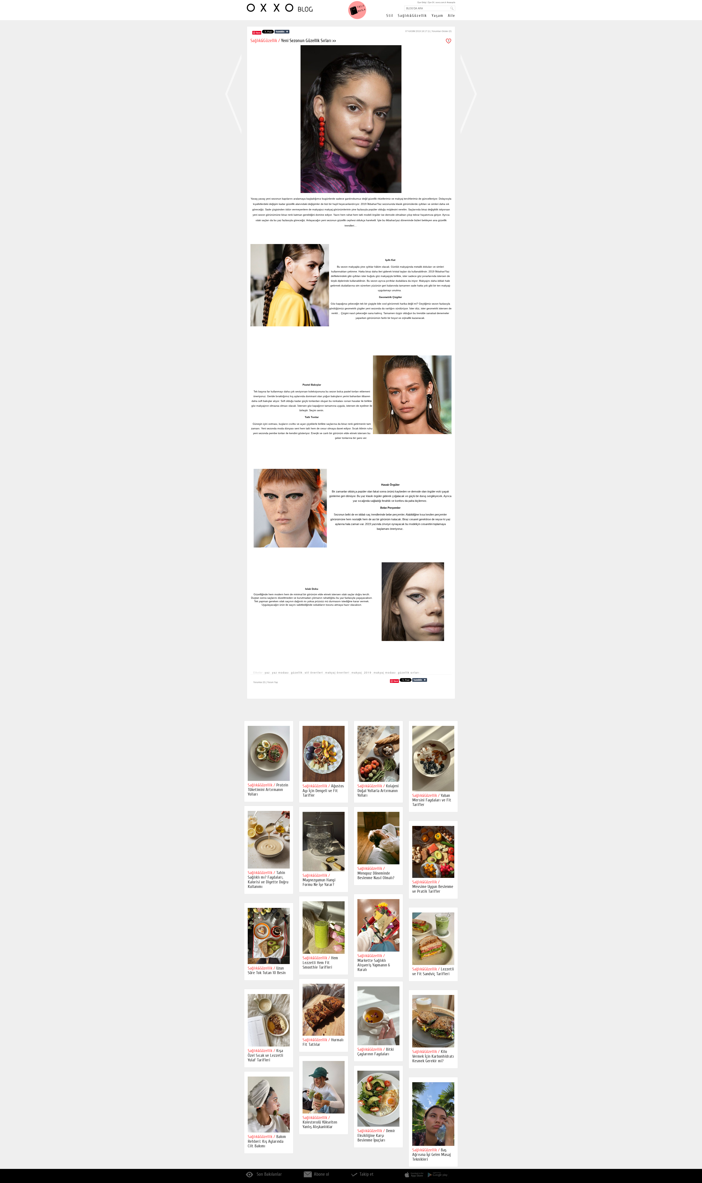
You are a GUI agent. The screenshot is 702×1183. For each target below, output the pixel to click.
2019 (367, 672)
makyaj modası (385, 672)
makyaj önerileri (337, 672)
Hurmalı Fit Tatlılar (323, 1042)
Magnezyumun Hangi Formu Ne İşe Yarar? (319, 880)
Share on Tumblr (282, 31)
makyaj (357, 672)
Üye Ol (431, 2)
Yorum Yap (272, 682)
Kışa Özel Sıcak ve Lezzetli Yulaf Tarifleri (265, 1055)
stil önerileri (314, 672)
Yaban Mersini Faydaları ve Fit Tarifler (431, 800)
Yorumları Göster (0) (442, 31)
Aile (451, 15)
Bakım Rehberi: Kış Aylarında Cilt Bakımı (267, 1141)
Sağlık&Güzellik (412, 15)
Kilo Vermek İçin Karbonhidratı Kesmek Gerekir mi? (433, 1056)
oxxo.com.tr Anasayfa (445, 2)
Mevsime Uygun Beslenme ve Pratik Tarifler (432, 887)
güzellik (297, 672)
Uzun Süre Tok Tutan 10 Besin (267, 970)
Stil (389, 15)
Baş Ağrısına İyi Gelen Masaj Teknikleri (431, 1155)
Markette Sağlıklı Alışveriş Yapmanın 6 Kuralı (373, 962)
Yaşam (437, 15)
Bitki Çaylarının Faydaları (375, 1051)
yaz (267, 672)
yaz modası (280, 672)
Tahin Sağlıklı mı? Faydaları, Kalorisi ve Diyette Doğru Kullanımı (268, 879)
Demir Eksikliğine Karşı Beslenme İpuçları (376, 1135)
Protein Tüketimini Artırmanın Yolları (268, 790)
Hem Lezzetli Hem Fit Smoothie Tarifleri (320, 962)
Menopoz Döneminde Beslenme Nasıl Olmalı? (375, 873)
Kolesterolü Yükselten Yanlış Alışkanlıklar (320, 1122)
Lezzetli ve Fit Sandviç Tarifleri (433, 971)
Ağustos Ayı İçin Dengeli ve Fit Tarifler (323, 790)
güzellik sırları (408, 672)
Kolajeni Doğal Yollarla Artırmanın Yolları (378, 790)
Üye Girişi (421, 2)
